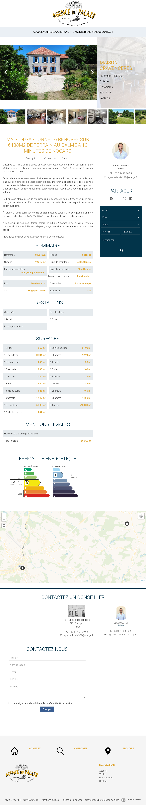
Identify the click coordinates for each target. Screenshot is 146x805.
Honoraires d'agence (72, 800)
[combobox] (120, 210)
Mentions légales (50, 800)
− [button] (4, 519)
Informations (49, 158)
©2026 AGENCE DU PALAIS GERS (22, 800)
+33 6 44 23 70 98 (122, 173)
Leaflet (142, 581)
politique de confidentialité (47, 703)
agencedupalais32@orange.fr (122, 177)
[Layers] (141, 516)
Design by (133, 800)
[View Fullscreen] (4, 525)
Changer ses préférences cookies (102, 800)
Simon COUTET (120, 165)
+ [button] (4, 515)
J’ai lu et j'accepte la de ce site (42, 703)
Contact (65, 158)
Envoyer (47, 709)
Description (31, 158)
